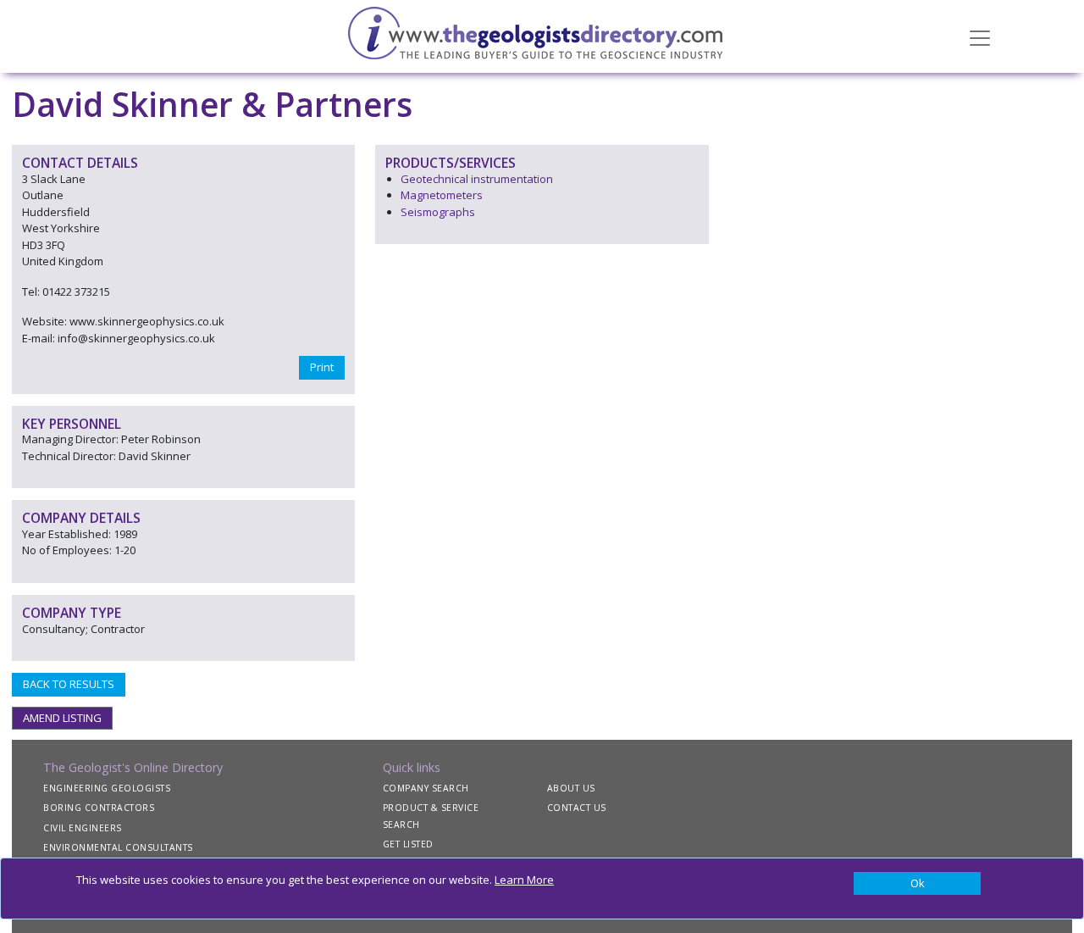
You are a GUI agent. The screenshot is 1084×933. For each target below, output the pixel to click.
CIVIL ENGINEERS (82, 828)
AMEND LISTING (62, 717)
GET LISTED (408, 844)
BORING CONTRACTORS (98, 808)
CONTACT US (576, 808)
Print (322, 367)
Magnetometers (442, 195)
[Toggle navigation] (980, 36)
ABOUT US (571, 788)
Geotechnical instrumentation (477, 178)
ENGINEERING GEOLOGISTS (106, 788)
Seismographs (438, 211)
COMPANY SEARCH (426, 788)
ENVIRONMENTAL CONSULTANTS (118, 847)
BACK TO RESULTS (68, 683)
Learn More (524, 879)
